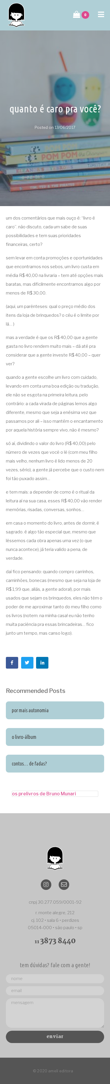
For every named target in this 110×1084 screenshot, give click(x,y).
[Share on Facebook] (12, 662)
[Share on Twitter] (27, 662)
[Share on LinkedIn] (42, 662)
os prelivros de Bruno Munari (44, 794)
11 (55, 942)
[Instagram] (46, 884)
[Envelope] (64, 884)
